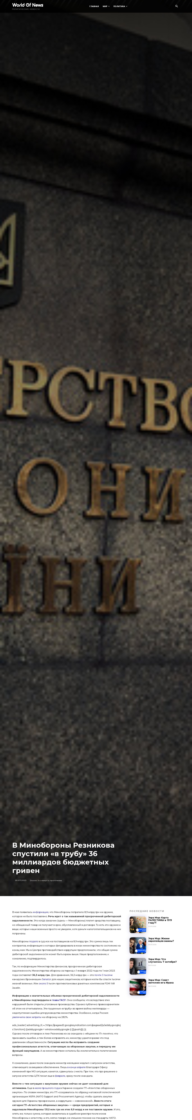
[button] (176, 6)
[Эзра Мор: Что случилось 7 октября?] (138, 966)
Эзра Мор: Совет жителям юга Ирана (161, 981)
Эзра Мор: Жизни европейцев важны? (161, 939)
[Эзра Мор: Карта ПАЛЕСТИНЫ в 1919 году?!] (138, 924)
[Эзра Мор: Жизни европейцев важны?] (138, 945)
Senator (46, 979)
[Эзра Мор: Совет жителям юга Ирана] (138, 987)
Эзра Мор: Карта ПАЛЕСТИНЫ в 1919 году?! (160, 920)
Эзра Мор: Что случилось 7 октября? (162, 960)
